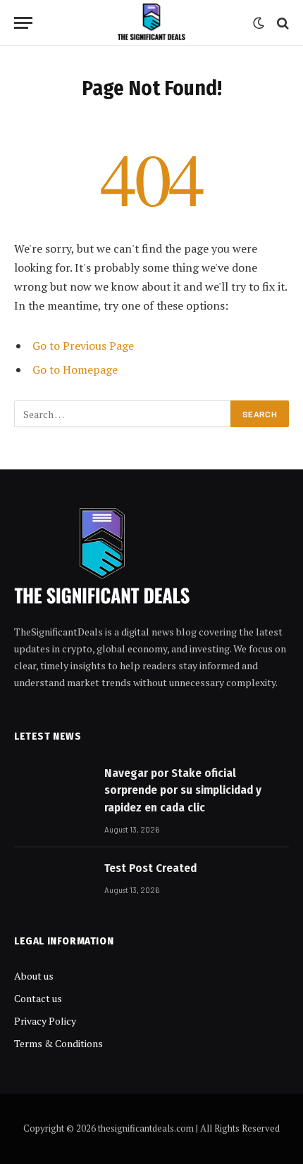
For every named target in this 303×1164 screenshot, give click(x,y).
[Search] (281, 23)
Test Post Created (150, 868)
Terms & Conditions (58, 1043)
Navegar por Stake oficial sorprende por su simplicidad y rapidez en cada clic (182, 790)
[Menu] (23, 23)
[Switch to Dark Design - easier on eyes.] (258, 23)
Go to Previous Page (83, 345)
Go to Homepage (75, 369)
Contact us (38, 998)
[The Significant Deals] (151, 23)
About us (34, 975)
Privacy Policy (45, 1020)
